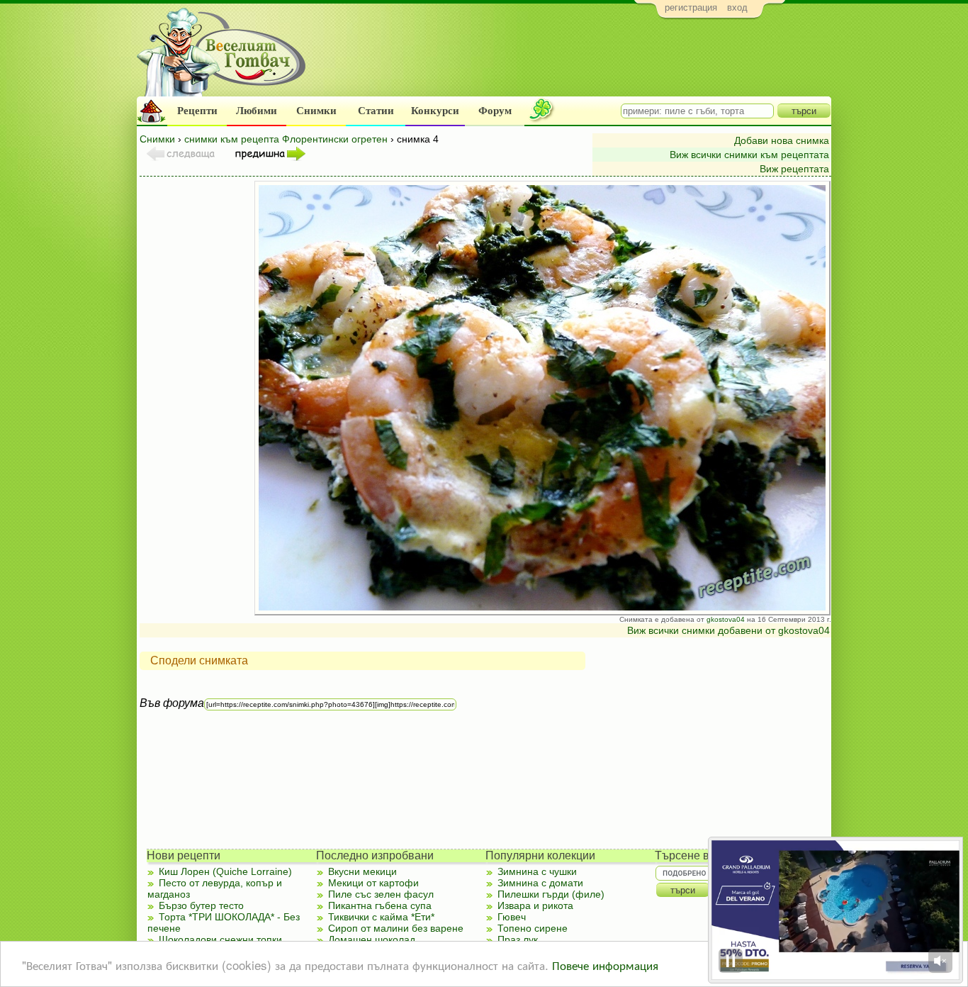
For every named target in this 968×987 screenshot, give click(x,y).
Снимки (316, 110)
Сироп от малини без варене (395, 928)
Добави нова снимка (781, 140)
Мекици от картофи (373, 882)
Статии (376, 110)
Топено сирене (532, 928)
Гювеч (511, 916)
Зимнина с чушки (537, 871)
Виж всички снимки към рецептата (749, 154)
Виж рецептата (794, 168)
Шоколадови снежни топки (220, 939)
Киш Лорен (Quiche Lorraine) (225, 871)
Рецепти (197, 110)
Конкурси (435, 110)
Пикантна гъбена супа (380, 905)
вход (737, 7)
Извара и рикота (535, 905)
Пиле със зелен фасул (381, 894)
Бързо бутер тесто (201, 905)
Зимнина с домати (540, 882)
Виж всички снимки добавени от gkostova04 (728, 630)
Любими (256, 110)
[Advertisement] (573, 61)
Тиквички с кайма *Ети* (381, 916)
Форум (495, 110)
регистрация (691, 7)
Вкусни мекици (362, 871)
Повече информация (605, 965)
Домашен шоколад (371, 939)
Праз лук (517, 939)
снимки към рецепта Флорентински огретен (286, 139)
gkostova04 (726, 619)
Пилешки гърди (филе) (550, 894)
